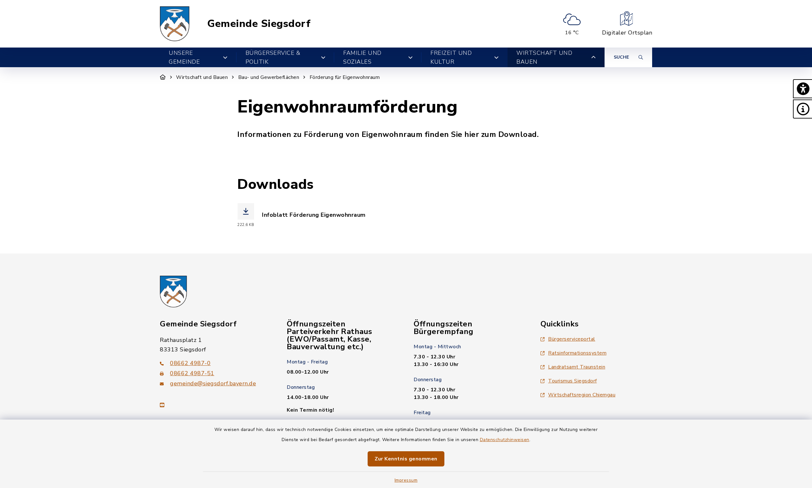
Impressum (406, 480)
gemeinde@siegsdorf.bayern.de (213, 383)
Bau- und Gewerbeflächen (268, 77)
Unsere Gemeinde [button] (184, 57)
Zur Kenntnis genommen (406, 458)
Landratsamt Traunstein (576, 366)
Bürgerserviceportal (571, 339)
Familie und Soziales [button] (362, 57)
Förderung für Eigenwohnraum (345, 77)
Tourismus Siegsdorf (572, 380)
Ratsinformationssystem (577, 353)
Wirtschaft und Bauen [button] (544, 57)
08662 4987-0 (190, 363)
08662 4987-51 (192, 373)
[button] (802, 88)
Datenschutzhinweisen (504, 440)
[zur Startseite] (175, 23)
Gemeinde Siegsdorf (259, 24)
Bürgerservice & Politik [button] (273, 57)
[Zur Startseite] (163, 77)
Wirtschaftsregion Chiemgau (581, 394)
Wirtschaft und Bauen (202, 77)
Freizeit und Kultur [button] (451, 57)
